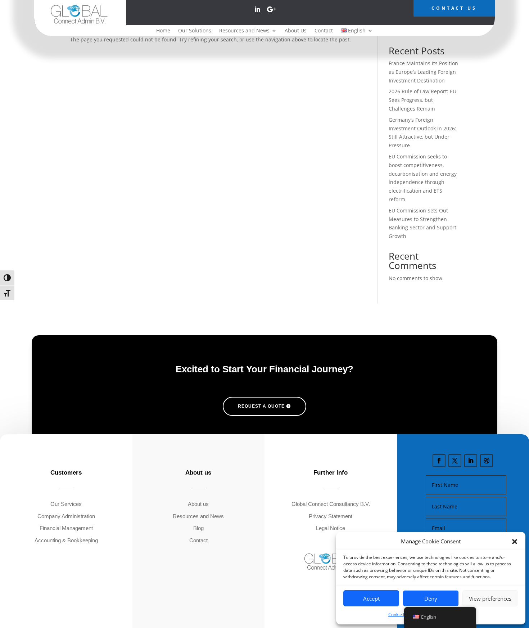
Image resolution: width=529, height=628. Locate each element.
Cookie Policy (401, 614)
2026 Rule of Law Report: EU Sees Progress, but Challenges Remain (422, 100)
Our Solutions (194, 31)
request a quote (261, 406)
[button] (514, 541)
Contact (324, 31)
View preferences (490, 598)
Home (163, 31)
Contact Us (454, 8)
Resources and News (244, 31)
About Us (296, 31)
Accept (371, 598)
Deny (430, 598)
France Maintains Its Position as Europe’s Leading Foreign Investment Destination (423, 72)
